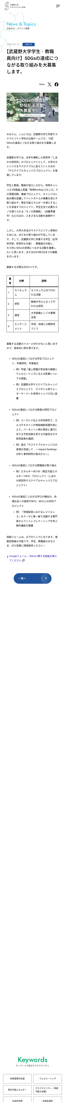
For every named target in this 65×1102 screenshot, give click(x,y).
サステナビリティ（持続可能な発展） (46, 1090)
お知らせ (28, 44)
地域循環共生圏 (17, 1079)
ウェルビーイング (47, 1079)
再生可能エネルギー (17, 1090)
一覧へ (22, 578)
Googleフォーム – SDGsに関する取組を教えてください (33, 558)
